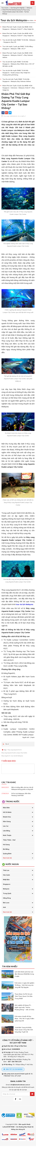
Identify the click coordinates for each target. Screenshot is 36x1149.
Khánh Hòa (7, 817)
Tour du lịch (5, 8)
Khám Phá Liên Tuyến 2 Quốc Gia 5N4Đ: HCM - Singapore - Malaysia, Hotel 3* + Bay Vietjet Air (18, 28)
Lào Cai (5, 826)
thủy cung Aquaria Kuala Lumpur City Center (14, 753)
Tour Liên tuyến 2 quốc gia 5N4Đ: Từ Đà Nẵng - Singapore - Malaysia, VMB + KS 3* (18, 48)
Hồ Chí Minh (7, 812)
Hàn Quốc (6, 875)
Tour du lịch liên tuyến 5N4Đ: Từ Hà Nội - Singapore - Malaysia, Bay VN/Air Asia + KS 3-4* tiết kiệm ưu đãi (18, 64)
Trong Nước (13, 801)
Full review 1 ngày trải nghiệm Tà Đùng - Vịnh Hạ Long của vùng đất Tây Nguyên (24, 985)
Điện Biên (6, 808)
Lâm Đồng (6, 831)
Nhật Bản (6, 879)
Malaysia (29, 8)
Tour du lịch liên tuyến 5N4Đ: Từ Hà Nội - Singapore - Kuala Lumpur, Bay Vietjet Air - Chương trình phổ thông (16, 73)
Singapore (6, 884)
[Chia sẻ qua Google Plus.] (6, 744)
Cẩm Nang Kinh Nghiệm (17, 8)
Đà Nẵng (6, 849)
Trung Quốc (7, 893)
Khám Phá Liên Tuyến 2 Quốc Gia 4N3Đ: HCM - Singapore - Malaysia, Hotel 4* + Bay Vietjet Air (18, 35)
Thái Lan (6, 870)
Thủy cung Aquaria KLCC (14, 750)
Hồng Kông (7, 898)
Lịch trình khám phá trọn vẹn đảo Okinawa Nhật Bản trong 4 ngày (24, 974)
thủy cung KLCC (6, 756)
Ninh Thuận (7, 835)
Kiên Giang (7, 821)
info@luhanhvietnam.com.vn (20, 1085)
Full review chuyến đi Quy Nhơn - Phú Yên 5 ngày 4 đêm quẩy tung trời (24, 1018)
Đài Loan (6, 903)
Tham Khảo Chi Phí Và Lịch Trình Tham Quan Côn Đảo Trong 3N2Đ (23, 996)
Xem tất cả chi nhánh (13, 1069)
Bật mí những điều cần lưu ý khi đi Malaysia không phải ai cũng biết (17, 788)
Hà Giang (6, 844)
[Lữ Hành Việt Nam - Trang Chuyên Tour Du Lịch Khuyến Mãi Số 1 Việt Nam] (14, 3)
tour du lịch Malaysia (17, 756)
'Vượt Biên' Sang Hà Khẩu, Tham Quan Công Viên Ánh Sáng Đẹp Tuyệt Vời (24, 1030)
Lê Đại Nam (23, 1046)
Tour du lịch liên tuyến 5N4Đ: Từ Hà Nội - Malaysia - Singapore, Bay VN (18, 41)
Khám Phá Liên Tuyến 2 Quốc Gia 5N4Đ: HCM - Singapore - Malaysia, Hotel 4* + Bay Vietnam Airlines (17, 55)
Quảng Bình (7, 853)
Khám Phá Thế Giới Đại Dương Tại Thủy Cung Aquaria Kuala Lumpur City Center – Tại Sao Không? (16, 12)
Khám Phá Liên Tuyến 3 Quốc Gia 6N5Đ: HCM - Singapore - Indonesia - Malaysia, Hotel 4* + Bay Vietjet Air (18, 88)
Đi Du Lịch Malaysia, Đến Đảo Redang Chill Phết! (16, 794)
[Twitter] (10, 112)
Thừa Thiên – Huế (9, 840)
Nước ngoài (12, 864)
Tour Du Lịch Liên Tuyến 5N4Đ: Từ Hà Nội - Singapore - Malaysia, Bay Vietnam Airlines (16, 80)
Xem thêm (30, 20)
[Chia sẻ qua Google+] (6, 112)
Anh (4, 907)
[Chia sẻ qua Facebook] (3, 112)
